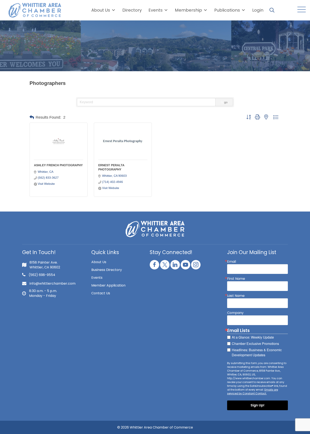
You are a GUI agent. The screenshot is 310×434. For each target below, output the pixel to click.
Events (96, 277)
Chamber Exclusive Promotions (255, 343)
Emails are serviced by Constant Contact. (252, 391)
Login (257, 10)
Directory (132, 10)
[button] (300, 10)
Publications (227, 10)
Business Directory (106, 269)
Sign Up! (257, 405)
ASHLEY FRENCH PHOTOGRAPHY (58, 165)
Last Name (236, 295)
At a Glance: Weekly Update (253, 337)
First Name (236, 278)
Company (235, 313)
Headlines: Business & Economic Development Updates (257, 352)
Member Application (108, 285)
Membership (188, 10)
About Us (100, 10)
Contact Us (100, 293)
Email (231, 261)
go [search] (226, 102)
